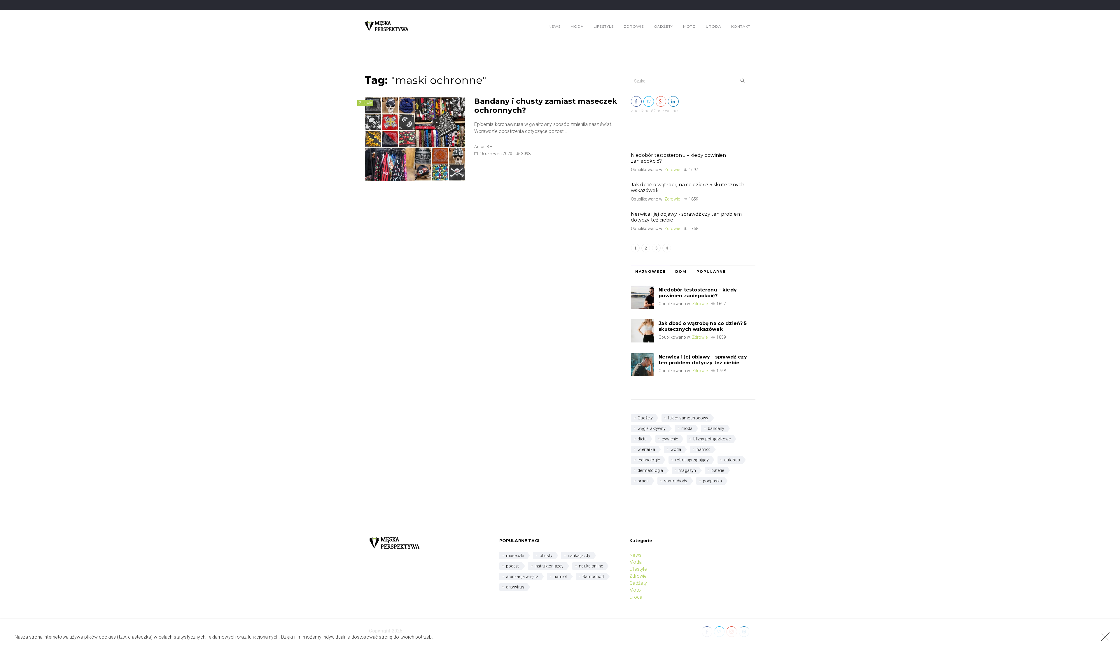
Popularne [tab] (711, 271)
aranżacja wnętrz (522, 576)
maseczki (515, 555)
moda (687, 428)
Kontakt (740, 26)
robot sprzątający (692, 460)
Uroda (713, 26)
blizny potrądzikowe (712, 439)
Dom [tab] (681, 271)
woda (676, 449)
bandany (716, 428)
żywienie (670, 439)
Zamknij (1104, 636)
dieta (642, 439)
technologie (649, 460)
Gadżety (663, 26)
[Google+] (661, 101)
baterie (717, 470)
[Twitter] (648, 101)
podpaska (712, 481)
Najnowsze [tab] (650, 271)
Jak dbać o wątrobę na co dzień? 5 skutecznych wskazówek (703, 326)
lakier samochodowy (688, 418)
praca (643, 481)
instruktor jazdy (549, 566)
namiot (703, 449)
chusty (546, 555)
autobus (732, 460)
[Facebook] (636, 101)
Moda (577, 26)
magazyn (687, 470)
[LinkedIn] (673, 101)
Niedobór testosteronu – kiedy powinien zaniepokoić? (698, 292)
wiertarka (646, 449)
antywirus (515, 587)
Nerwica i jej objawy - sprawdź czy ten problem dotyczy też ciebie (703, 359)
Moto (689, 26)
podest (512, 566)
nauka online (591, 566)
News (555, 26)
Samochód (593, 576)
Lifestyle (604, 26)
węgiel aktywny (652, 428)
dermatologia (650, 470)
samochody (675, 481)
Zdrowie (634, 26)
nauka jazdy (579, 555)
